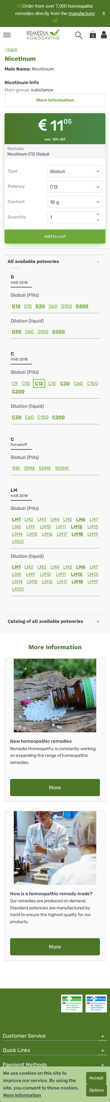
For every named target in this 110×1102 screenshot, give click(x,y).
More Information (55, 100)
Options (96, 1090)
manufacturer (81, 13)
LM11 (61, 527)
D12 (16, 306)
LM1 (16, 519)
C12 (39, 383)
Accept (96, 1078)
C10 (26, 383)
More (55, 787)
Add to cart (55, 236)
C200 (18, 391)
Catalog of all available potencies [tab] (45, 621)
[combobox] (74, 186)
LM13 (92, 527)
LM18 (77, 534)
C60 (78, 383)
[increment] (98, 214)
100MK (62, 468)
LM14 (17, 534)
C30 (65, 383)
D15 (28, 306)
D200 (82, 306)
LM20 (18, 541)
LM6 (81, 519)
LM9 (30, 527)
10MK (29, 468)
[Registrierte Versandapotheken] (71, 1003)
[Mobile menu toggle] (7, 35)
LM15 (32, 534)
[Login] (104, 35)
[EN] (43, 35)
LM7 (94, 519)
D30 (40, 306)
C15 (52, 383)
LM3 (41, 519)
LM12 (76, 527)
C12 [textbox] (54, 187)
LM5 (67, 519)
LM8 (16, 527)
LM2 (28, 519)
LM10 (45, 527)
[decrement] (98, 220)
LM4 (54, 519)
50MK (45, 468)
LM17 (62, 534)
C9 (15, 383)
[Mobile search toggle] (79, 35)
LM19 (92, 534)
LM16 (47, 534)
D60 (53, 306)
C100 (92, 383)
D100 (66, 306)
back (11, 49)
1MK (16, 468)
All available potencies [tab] (33, 261)
